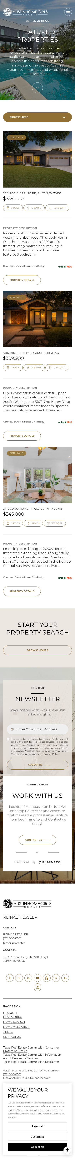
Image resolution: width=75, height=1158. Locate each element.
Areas (8, 1031)
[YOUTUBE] (37, 978)
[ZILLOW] (37, 987)
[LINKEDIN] (28, 978)
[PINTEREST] (47, 978)
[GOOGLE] (65, 978)
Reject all (37, 1126)
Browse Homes (37, 650)
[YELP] (56, 978)
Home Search (14, 1021)
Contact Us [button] (12, 1036)
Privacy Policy (51, 753)
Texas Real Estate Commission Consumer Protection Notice (31, 1049)
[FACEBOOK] (10, 978)
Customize (37, 1136)
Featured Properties (12, 1014)
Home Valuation (16, 1026)
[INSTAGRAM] (19, 978)
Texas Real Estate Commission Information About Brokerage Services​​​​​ (32, 1056)
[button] (37, 840)
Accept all (37, 1146)
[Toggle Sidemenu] (68, 12)
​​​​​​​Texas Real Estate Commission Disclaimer (31, 1062)
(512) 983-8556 (50, 862)
